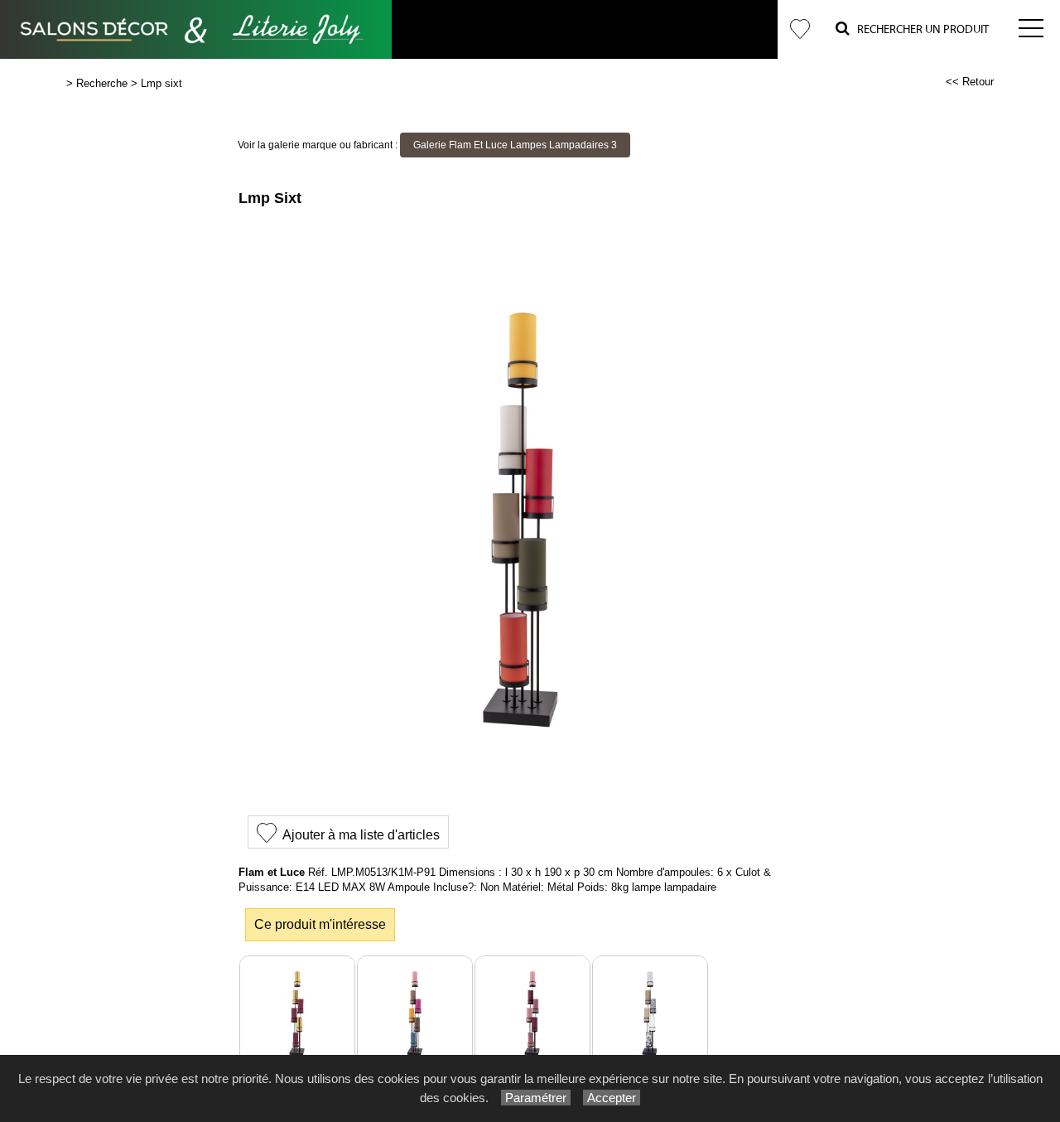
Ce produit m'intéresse (320, 924)
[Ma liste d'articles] (800, 29)
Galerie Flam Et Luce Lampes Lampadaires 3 (515, 145)
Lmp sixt (161, 83)
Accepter (611, 1098)
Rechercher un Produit (919, 29)
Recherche (102, 83)
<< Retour (970, 81)
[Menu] (1031, 29)
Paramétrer (536, 1098)
